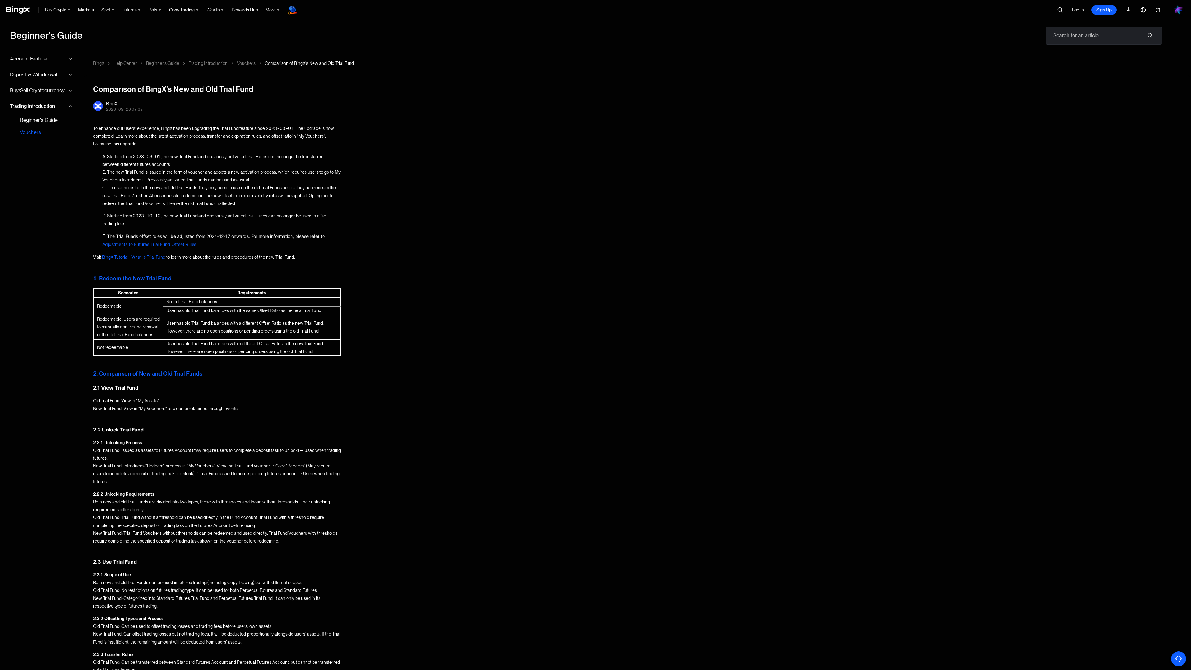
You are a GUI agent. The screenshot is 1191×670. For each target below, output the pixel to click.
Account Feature (28, 59)
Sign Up (1104, 9)
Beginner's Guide (39, 120)
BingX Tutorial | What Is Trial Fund (133, 257)
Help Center (125, 63)
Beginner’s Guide (162, 63)
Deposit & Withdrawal (33, 75)
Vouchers (30, 132)
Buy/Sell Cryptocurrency (37, 90)
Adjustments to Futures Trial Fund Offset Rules (149, 244)
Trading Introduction (32, 106)
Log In (1078, 9)
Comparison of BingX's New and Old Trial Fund (309, 63)
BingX (98, 63)
